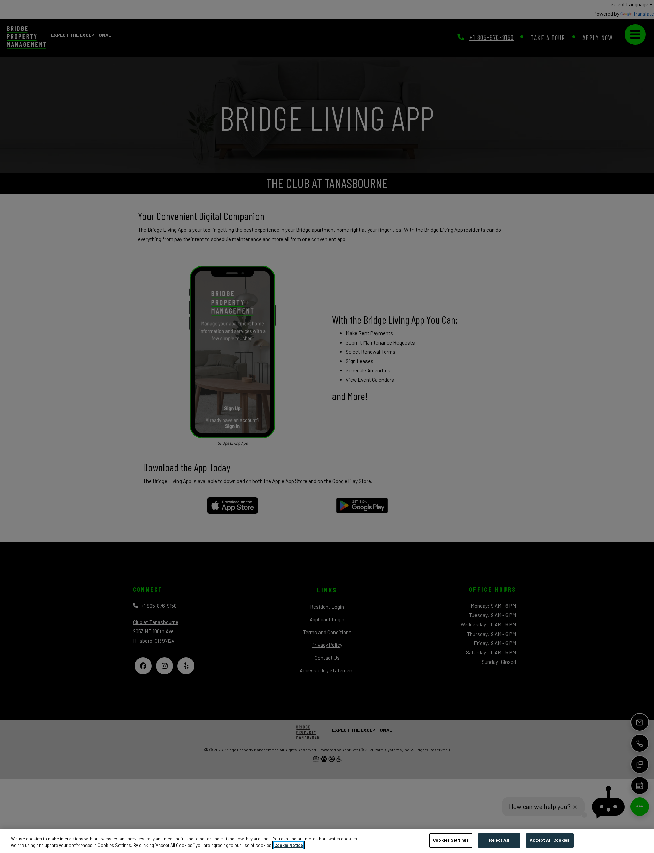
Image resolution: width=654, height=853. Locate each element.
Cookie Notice (288, 845)
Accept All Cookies (550, 840)
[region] (327, 841)
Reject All (499, 840)
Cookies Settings (451, 840)
